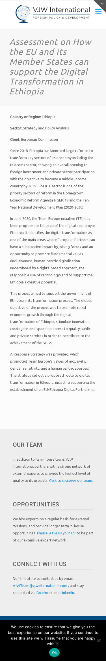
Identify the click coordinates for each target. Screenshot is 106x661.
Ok (54, 652)
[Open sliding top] (99, 6)
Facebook (44, 593)
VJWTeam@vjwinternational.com (40, 586)
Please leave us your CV (57, 533)
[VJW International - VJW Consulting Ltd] (53, 14)
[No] (99, 640)
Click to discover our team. (71, 480)
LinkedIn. (67, 593)
